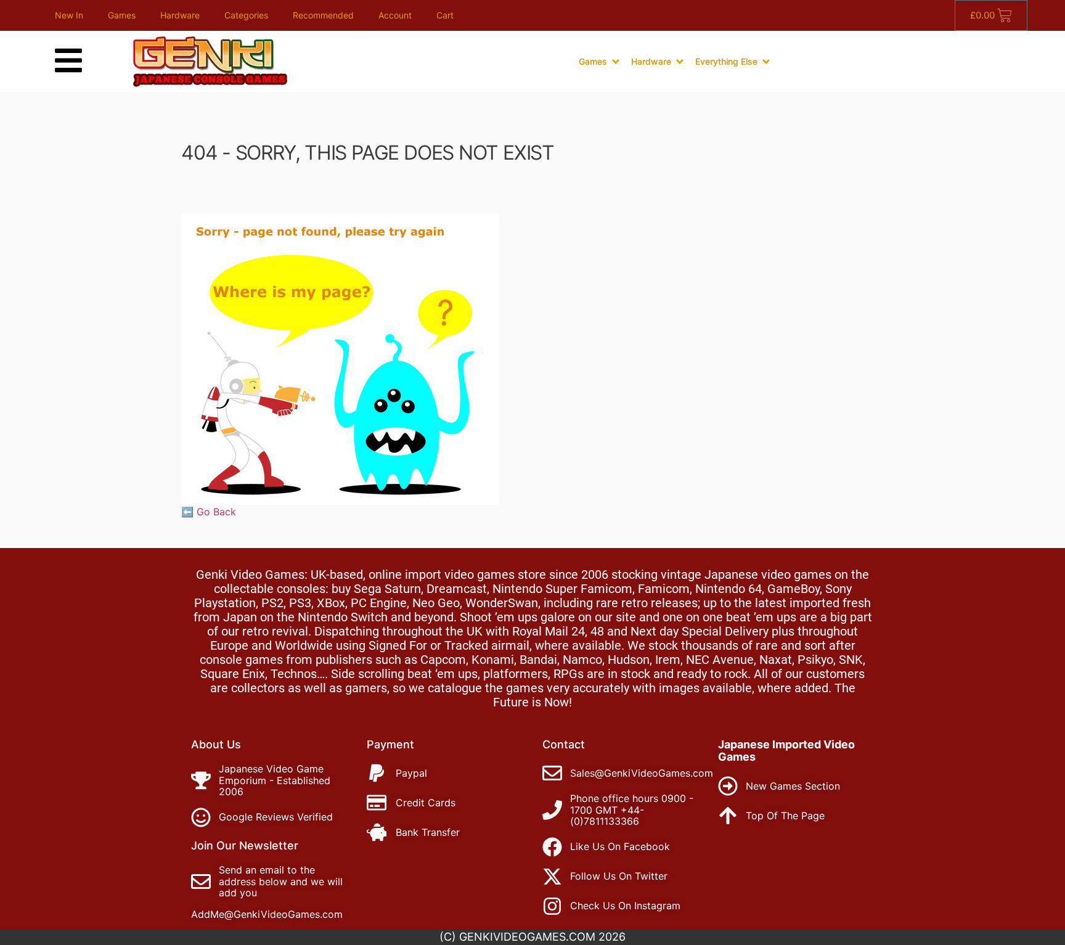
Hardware (180, 15)
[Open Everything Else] (766, 61)
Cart (445, 15)
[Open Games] (615, 61)
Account (395, 15)
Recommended (323, 15)
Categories (246, 15)
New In (69, 15)
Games (122, 15)
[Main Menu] (68, 60)
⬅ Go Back (208, 511)
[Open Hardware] (679, 61)
